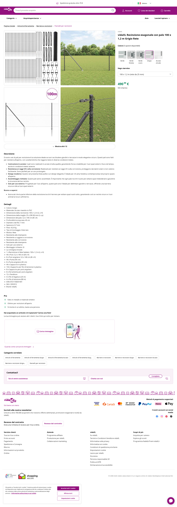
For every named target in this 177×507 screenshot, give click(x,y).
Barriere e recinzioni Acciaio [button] (147, 358)
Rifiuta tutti (68, 493)
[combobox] (65, 10)
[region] (42, 494)
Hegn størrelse (124, 68)
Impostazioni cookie (98, 450)
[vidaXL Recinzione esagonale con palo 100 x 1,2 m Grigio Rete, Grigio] (31, 58)
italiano (144, 3)
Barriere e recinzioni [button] (104, 358)
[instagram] (162, 416)
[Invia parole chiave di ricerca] (112, 10)
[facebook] (157, 416)
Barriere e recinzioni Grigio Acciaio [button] (16, 363)
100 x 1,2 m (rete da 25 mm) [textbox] (132, 74)
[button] (122, 57)
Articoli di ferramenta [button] (12, 358)
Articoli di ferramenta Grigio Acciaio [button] (83, 358)
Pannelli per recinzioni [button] (37, 363)
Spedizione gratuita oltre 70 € (71, 3)
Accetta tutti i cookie (68, 488)
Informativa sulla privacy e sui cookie (23, 493)
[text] (123, 84)
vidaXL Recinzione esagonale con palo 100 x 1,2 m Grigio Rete (144, 36)
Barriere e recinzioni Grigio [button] (124, 358)
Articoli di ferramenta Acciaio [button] (58, 358)
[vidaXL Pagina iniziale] (8, 9)
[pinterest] (166, 416)
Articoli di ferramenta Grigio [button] (34, 358)
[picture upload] (73, 331)
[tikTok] (171, 416)
